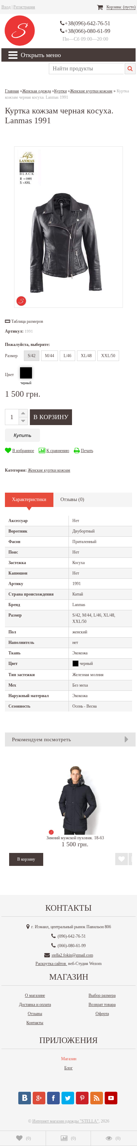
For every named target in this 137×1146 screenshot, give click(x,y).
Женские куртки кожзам (49, 470)
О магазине (35, 995)
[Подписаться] (96, 1098)
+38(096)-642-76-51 (87, 23)
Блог (68, 1067)
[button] (24, 321)
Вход (6, 7)
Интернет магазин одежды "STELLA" (65, 1121)
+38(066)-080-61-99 (87, 31)
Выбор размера (102, 995)
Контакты (34, 1022)
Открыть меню (41, 54)
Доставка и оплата (35, 1004)
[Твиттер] (67, 1098)
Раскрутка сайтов (51, 963)
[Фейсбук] (53, 1098)
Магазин (68, 1058)
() (28, 1138)
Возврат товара (102, 1004)
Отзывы (35, 1013)
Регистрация (24, 7)
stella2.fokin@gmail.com (72, 955)
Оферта (102, 1013)
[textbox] (86, 68)
